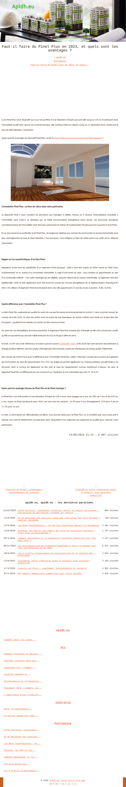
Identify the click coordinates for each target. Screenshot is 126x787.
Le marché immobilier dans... (21, 716)
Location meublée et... (17, 674)
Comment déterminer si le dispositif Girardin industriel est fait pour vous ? (57, 539)
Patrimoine (60, 61)
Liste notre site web (73, 780)
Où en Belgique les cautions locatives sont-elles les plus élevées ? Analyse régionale (59, 519)
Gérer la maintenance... (18, 709)
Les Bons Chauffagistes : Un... (22, 743)
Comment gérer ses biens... (20, 640)
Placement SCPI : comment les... (23, 688)
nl (75, 784)
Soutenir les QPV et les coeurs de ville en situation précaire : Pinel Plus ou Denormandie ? (56, 532)
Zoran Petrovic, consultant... (21, 730)
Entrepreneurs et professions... (23, 681)
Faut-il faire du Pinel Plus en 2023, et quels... (59, 65)
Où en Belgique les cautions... (22, 736)
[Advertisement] (60, 89)
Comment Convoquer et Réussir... (23, 654)
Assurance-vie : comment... (20, 667)
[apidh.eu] (63, 21)
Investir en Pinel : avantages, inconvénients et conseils (24, 491)
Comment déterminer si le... (20, 757)
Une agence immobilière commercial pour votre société (50, 573)
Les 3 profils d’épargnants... (21, 771)
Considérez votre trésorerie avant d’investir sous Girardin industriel (95, 492)
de (50, 784)
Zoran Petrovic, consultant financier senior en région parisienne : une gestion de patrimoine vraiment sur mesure (58, 511)
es (63, 784)
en (57, 784)
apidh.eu (61, 57)
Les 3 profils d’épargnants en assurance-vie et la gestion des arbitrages (55, 554)
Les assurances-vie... (17, 764)
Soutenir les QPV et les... (20, 750)
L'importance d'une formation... (23, 695)
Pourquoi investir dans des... (21, 660)
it (69, 784)
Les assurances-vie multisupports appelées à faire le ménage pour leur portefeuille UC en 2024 (57, 547)
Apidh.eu (54, 780)
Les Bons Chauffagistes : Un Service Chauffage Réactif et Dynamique (58, 525)
